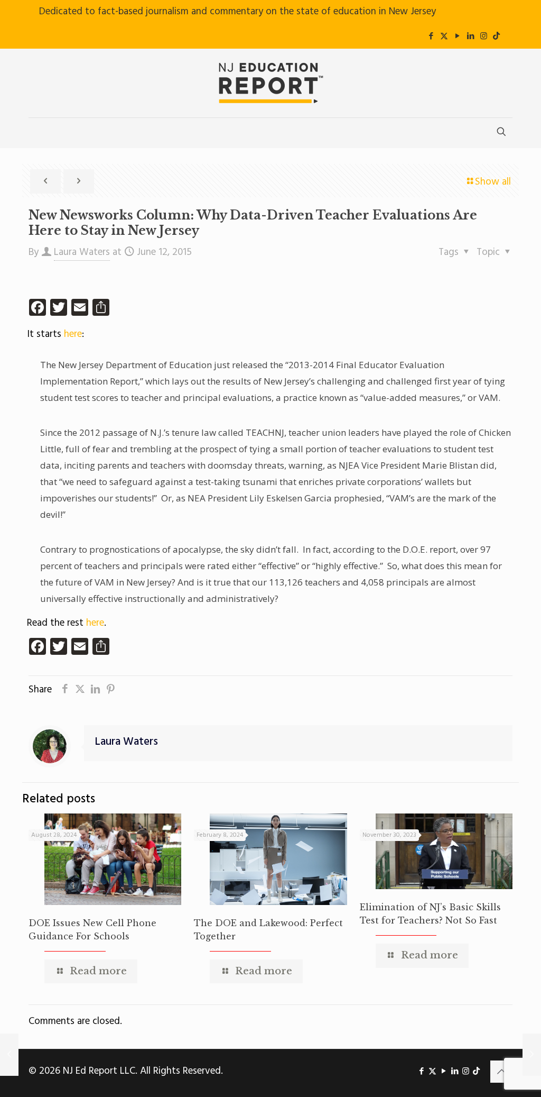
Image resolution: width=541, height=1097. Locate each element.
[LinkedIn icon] (470, 36)
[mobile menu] (37, 133)
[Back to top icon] (501, 1072)
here (73, 334)
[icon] (496, 36)
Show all (493, 182)
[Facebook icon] (431, 36)
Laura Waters (82, 252)
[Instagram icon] (484, 36)
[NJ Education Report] (270, 83)
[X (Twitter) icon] (444, 36)
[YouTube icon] (457, 36)
